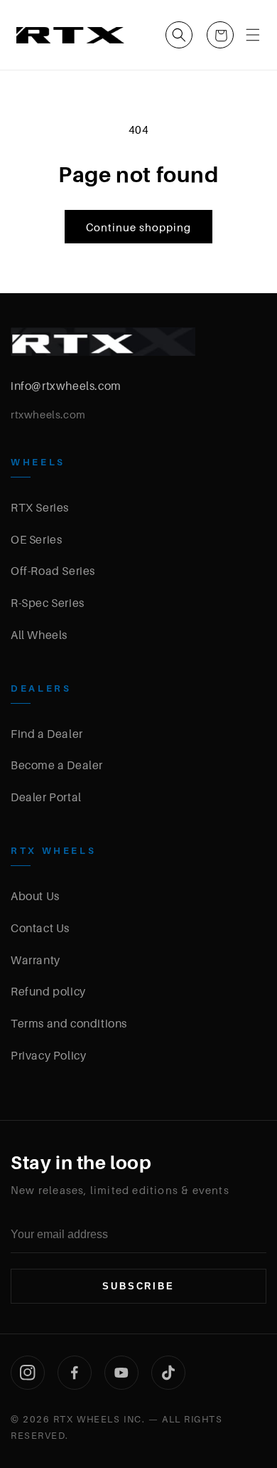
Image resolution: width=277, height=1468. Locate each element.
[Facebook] (75, 1373)
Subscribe (138, 1286)
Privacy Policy (48, 1055)
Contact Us (40, 928)
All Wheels (39, 635)
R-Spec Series (48, 603)
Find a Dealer (47, 734)
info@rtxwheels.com (66, 386)
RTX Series (40, 507)
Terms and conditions (69, 1023)
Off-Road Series (53, 571)
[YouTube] (121, 1373)
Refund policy (48, 991)
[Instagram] (28, 1373)
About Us (35, 896)
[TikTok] (168, 1373)
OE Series (36, 539)
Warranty (35, 960)
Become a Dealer (57, 765)
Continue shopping (138, 227)
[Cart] (220, 34)
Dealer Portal (46, 797)
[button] (178, 34)
